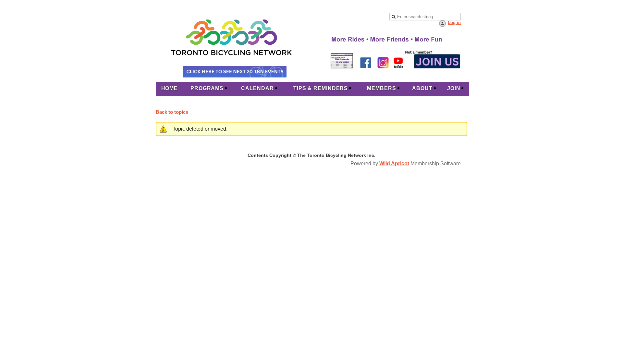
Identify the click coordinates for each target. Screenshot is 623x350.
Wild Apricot (394, 163)
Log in (454, 22)
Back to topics (172, 112)
